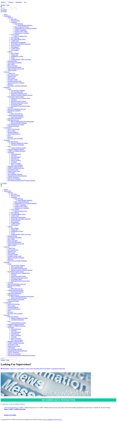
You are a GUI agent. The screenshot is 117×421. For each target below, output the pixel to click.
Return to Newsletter (10, 415)
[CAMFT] (4, 10)
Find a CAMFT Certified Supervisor (14, 409)
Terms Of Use (58, 419)
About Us (3, 2)
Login (7, 5)
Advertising (18, 2)
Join (25, 2)
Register (3, 5)
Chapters (10, 2)
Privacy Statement (48, 419)
